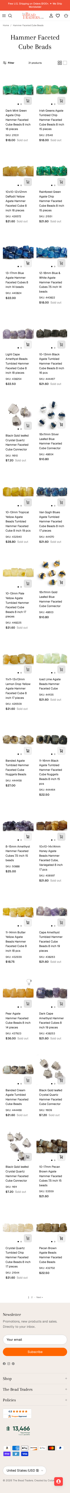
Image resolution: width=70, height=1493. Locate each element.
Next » (39, 1297)
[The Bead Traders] (33, 15)
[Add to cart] (28, 263)
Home (6, 25)
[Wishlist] (58, 16)
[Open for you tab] (58, 1481)
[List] (65, 63)
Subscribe (35, 1352)
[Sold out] (28, 101)
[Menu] (4, 16)
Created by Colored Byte (48, 1480)
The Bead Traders (23, 1480)
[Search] (12, 16)
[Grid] (60, 63)
